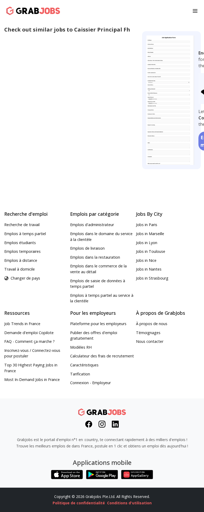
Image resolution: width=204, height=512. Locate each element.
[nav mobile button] (195, 11)
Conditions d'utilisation (129, 502)
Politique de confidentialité (79, 502)
